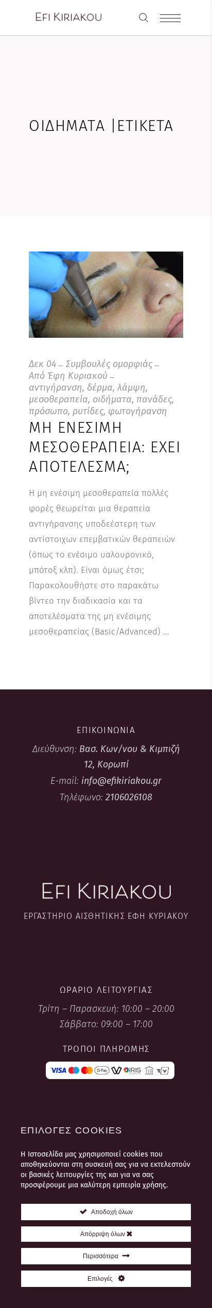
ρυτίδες (88, 411)
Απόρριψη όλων (103, 1234)
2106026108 (128, 797)
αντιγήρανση (55, 387)
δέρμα (100, 387)
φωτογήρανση (137, 411)
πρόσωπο (48, 411)
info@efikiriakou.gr (121, 780)
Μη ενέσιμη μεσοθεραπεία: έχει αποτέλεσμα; (105, 447)
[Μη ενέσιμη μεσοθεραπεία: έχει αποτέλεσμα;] (106, 295)
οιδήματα (112, 399)
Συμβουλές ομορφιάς (109, 364)
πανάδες (154, 399)
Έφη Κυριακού (77, 375)
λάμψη (131, 387)
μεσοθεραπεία (58, 399)
